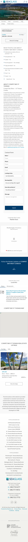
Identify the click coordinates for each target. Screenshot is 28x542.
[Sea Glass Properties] (10, 2)
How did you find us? (10, 187)
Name (7, 155)
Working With (8, 180)
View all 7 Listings (14, 40)
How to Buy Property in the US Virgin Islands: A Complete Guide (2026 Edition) (16, 292)
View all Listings (14, 383)
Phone (6, 161)
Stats (9, 21)
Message (7, 194)
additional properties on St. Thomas (15, 147)
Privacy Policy (17, 509)
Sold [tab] (9, 349)
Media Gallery (10, 23)
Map (22, 21)
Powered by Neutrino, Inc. (7, 509)
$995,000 (4, 371)
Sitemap (17, 510)
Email (6, 167)
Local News (15, 21)
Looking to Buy (9, 173)
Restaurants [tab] (10, 286)
